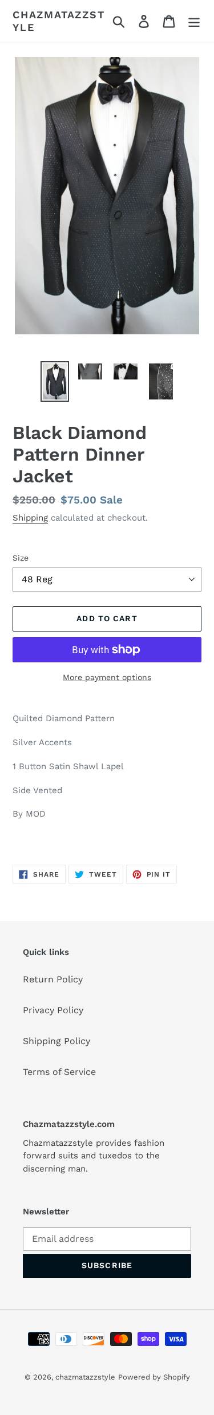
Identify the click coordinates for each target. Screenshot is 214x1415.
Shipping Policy (56, 1041)
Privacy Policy (53, 1010)
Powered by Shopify (154, 1377)
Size (21, 557)
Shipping (30, 518)
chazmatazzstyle (59, 21)
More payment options (107, 677)
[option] (54, 381)
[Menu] (194, 21)
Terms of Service (59, 1071)
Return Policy (53, 979)
